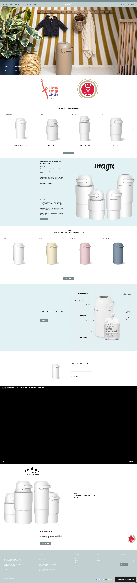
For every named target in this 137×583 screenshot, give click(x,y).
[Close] (134, 577)
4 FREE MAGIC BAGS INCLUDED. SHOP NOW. (68, 1)
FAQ (23, 4)
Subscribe (123, 564)
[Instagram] (6, 569)
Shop (11, 4)
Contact (35, 4)
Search (127, 4)
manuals (98, 560)
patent (98, 558)
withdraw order (99, 562)
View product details (74, 376)
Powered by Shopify (7, 580)
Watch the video (46, 543)
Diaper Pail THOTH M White (116, 145)
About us (29, 4)
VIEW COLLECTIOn (68, 278)
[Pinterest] (8, 569)
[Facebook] (3, 569)
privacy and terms (100, 556)
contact (76, 556)
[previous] (3, 129)
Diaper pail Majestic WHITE (20, 145)
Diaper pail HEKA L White (84, 145)
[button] (134, 582)
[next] (133, 129)
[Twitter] (75, 369)
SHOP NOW (44, 219)
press (76, 562)
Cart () (132, 4)
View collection (68, 152)
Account (123, 4)
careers (76, 560)
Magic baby (5, 4)
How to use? (17, 4)
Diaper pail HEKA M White (53, 145)
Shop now (44, 320)
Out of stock (81, 372)
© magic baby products (9, 578)
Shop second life (9, 68)
